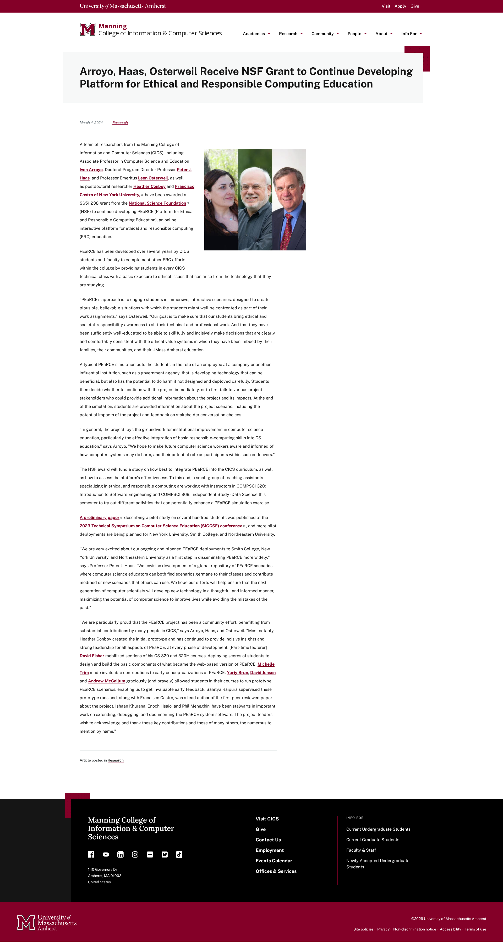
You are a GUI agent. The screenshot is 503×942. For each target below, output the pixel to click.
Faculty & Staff (361, 850)
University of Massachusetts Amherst (455, 919)
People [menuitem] (354, 33)
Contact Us (268, 839)
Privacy (383, 929)
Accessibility (450, 929)
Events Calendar (274, 860)
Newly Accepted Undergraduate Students (377, 863)
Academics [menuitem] (254, 33)
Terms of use (475, 929)
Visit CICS (267, 818)
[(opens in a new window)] (91, 856)
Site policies (363, 929)
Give (415, 6)
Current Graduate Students (372, 839)
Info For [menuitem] (409, 33)
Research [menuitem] (288, 33)
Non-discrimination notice (414, 929)
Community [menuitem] (322, 33)
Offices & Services (276, 871)
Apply (400, 6)
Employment (270, 850)
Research (120, 123)
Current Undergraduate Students (378, 829)
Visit (386, 6)
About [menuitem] (381, 33)
